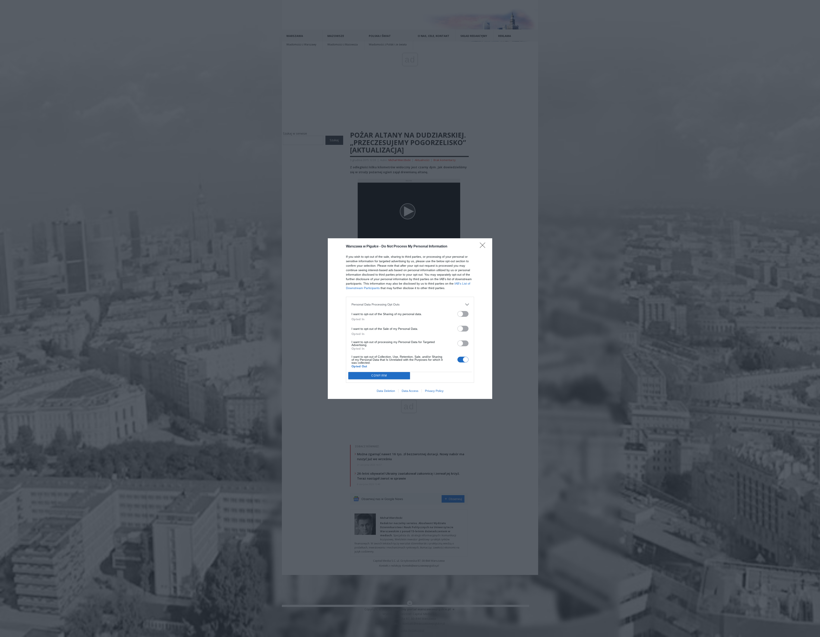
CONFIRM (379, 375)
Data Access (410, 391)
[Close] (484, 247)
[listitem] (410, 304)
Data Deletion (386, 391)
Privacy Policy (434, 391)
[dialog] (410, 318)
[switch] (463, 314)
